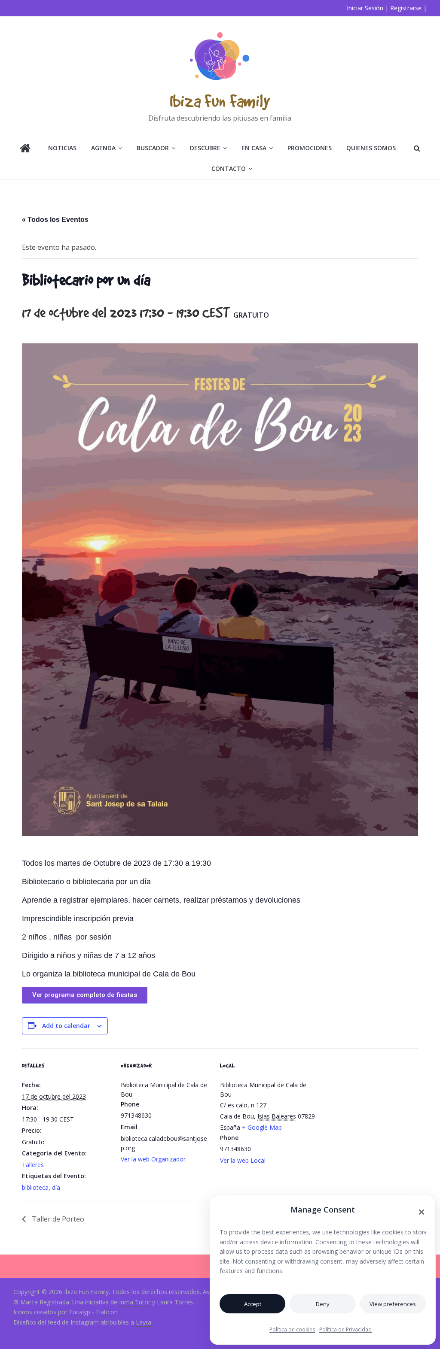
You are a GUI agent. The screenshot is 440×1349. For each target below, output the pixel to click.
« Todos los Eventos (55, 219)
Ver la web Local (243, 1160)
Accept (252, 1304)
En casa (253, 148)
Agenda (103, 148)
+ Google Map (262, 1127)
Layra (143, 1322)
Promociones (309, 148)
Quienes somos (371, 148)
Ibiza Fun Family (220, 101)
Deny (323, 1304)
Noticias (62, 148)
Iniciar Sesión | (367, 8)
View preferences (393, 1304)
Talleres (33, 1165)
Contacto (228, 168)
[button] (421, 1212)
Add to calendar (66, 1026)
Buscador (153, 148)
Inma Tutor (134, 1302)
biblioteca (35, 1187)
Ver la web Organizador (153, 1159)
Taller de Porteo (57, 1219)
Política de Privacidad (345, 1329)
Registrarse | (408, 8)
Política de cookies (292, 1329)
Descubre (205, 148)
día (56, 1187)
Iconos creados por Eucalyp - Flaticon (65, 1312)
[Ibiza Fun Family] (25, 149)
